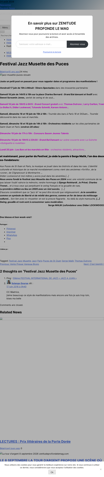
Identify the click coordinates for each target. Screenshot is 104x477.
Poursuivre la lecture (52, 52)
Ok (52, 472)
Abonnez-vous (77, 44)
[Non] (100, 469)
